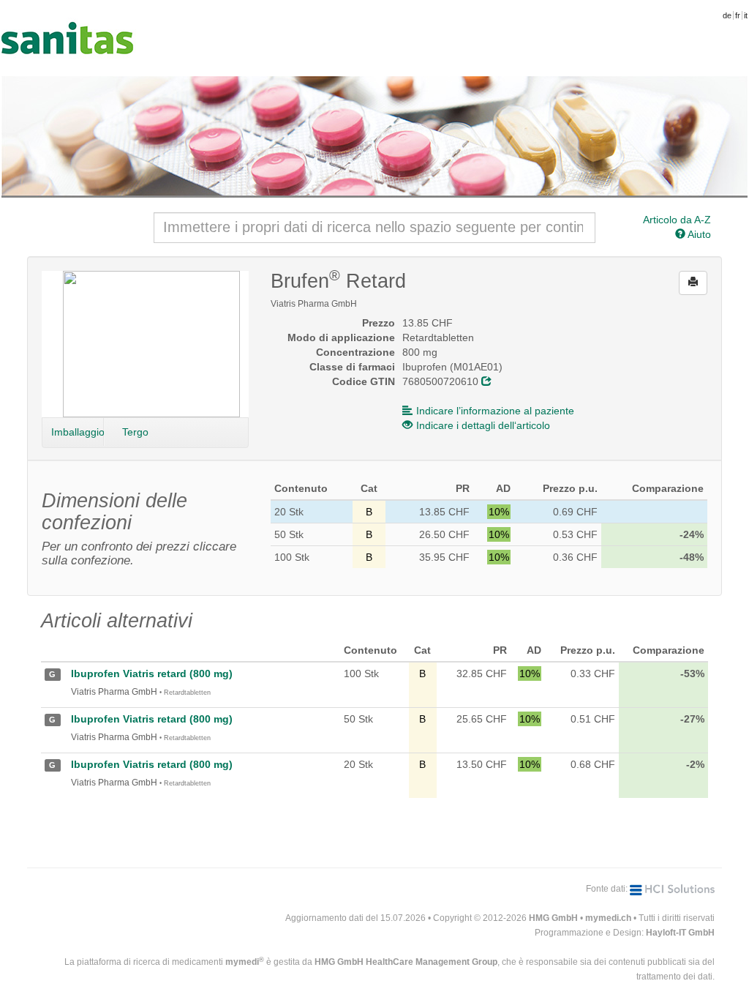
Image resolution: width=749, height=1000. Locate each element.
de (727, 15)
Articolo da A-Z (677, 219)
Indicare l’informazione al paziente (495, 411)
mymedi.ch (608, 918)
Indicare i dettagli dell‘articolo (483, 425)
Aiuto (698, 234)
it (746, 15)
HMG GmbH (553, 918)
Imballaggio (77, 432)
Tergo (135, 432)
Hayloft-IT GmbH (680, 933)
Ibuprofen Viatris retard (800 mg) (152, 673)
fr (737, 15)
